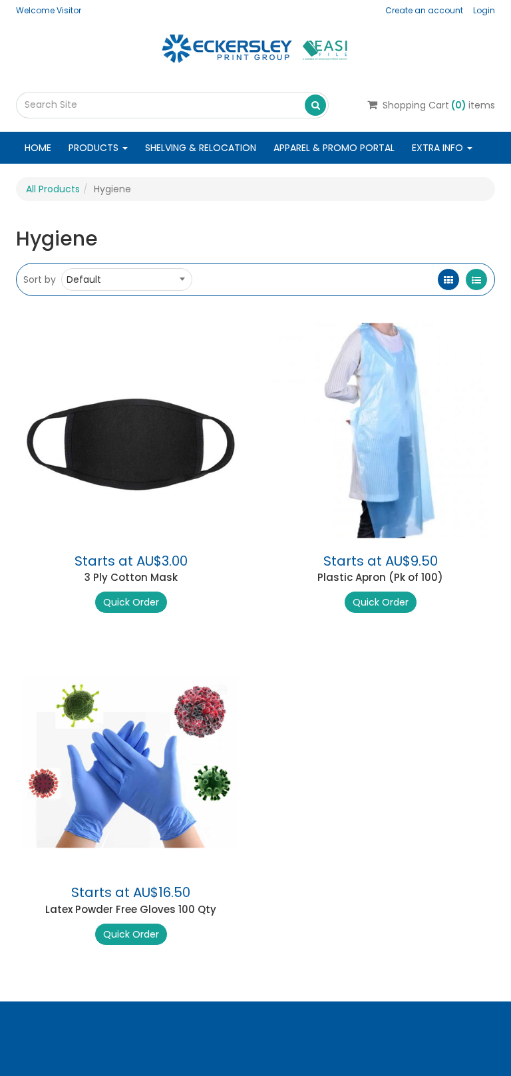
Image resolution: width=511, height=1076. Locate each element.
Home (38, 147)
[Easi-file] (255, 47)
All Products (53, 189)
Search (315, 104)
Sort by (39, 279)
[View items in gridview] (448, 279)
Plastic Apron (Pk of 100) (380, 577)
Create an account (424, 10)
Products (95, 147)
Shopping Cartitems (439, 105)
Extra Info (439, 147)
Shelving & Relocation (200, 147)
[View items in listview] (476, 279)
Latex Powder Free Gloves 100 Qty (130, 909)
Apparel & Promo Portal (334, 147)
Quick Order (131, 602)
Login (484, 10)
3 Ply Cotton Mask (131, 577)
